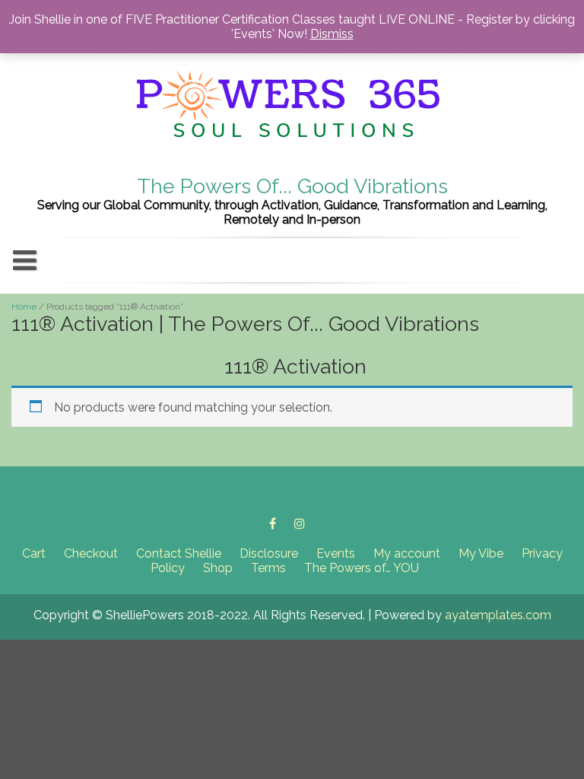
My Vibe (481, 553)
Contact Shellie (178, 553)
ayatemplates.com (498, 615)
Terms (268, 568)
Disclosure (269, 553)
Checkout (91, 553)
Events (335, 553)
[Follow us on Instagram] (299, 523)
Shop (218, 568)
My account (406, 553)
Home (23, 306)
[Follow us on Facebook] (273, 523)
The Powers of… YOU (361, 568)
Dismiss (332, 34)
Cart (34, 553)
